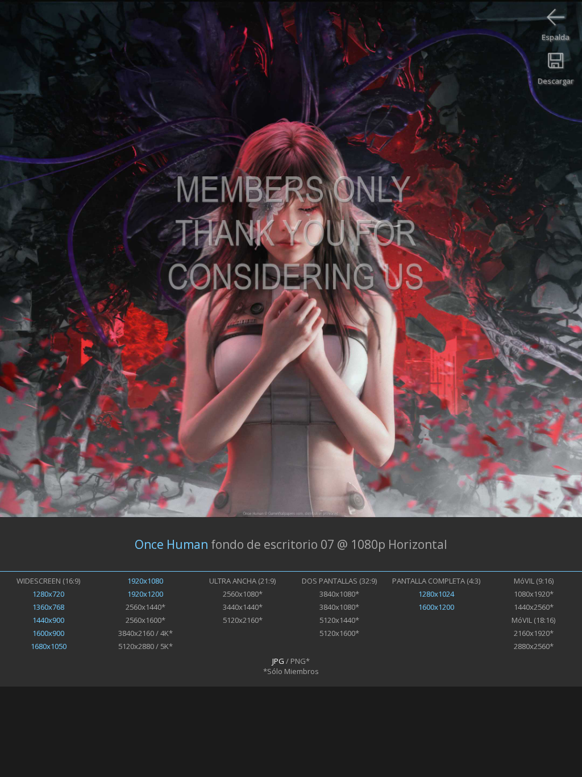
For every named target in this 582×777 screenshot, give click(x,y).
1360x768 (48, 607)
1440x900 (48, 620)
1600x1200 (436, 607)
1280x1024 (436, 594)
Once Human (171, 544)
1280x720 (48, 594)
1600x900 (48, 633)
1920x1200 (145, 594)
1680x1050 (48, 646)
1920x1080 (145, 581)
